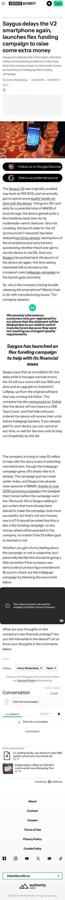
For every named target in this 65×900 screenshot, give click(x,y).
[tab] (12, 714)
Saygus (8, 257)
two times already (27, 238)
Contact (32, 810)
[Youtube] (27, 858)
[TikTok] (60, 858)
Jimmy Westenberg (17, 79)
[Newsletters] (49, 858)
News (6, 659)
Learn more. (58, 17)
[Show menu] (3, 3)
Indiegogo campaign (41, 272)
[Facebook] (4, 858)
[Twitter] (38, 858)
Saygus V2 (16, 189)
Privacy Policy (32, 839)
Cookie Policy (33, 848)
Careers (32, 820)
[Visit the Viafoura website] (55, 781)
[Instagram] (15, 858)
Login (58, 3)
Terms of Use (32, 829)
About (32, 801)
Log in (48, 688)
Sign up (56, 688)
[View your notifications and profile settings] (58, 713)
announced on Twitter (45, 402)
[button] (32, 3)
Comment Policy (26, 680)
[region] (32, 735)
